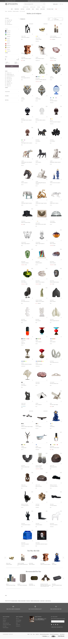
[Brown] (50, 118)
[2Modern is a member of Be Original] (45, 636)
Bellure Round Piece (53, 466)
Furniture (17, 9)
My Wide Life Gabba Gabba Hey (41, 79)
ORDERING (4, 620)
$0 (5, 59)
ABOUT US (17, 618)
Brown (8, 45)
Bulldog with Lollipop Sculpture (55, 162)
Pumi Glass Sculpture (53, 100)
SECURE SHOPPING (5, 627)
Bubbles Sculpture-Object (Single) (27, 426)
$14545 (17, 59)
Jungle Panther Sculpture (54, 203)
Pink (8, 49)
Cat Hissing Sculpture (24, 505)
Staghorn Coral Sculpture (40, 301)
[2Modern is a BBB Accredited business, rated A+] (53, 636)
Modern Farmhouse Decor (35, 600)
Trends (38, 7)
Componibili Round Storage (10, 585)
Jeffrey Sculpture (53, 301)
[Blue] (37, 76)
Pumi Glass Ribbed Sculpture (40, 120)
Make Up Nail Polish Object (54, 447)
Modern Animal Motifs (22, 600)
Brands (43, 7)
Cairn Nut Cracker (24, 486)
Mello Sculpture (24, 320)
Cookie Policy (37, 634)
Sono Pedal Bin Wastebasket (22, 585)
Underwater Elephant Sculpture (26, 203)
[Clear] (52, 97)
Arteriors (9, 72)
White (8, 36)
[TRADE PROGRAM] (38, 619)
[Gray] (52, 338)
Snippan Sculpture (53, 58)
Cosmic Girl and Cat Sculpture (55, 182)
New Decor (28, 600)
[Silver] (37, 36)
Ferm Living (9, 78)
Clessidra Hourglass (39, 364)
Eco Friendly (9, 24)
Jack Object (37, 505)
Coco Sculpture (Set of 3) (54, 362)
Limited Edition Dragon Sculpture (41, 203)
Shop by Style (25, 7)
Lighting (22, 9)
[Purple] (56, 97)
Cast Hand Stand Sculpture (25, 524)
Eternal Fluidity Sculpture (40, 58)
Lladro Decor (42, 600)
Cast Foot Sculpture (39, 524)
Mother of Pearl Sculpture (40, 282)
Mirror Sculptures (39, 404)
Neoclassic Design (14, 600)
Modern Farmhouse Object (25, 222)
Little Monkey (52, 426)
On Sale (9, 21)
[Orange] (25, 338)
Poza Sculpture (38, 320)
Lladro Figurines (48, 600)
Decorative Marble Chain (54, 383)
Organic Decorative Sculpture (26, 58)
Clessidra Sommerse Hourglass (26, 364)
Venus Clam (38, 383)
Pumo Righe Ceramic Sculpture (26, 120)
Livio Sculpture (23, 385)
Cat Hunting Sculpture (53, 486)
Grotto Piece (23, 404)
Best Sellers (32, 7)
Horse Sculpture (38, 162)
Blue (8, 32)
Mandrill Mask (38, 98)
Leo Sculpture (38, 141)
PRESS (17, 623)
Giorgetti (9, 81)
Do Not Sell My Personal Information (54, 634)
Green (8, 34)
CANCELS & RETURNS (6, 623)
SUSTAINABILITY (18, 621)
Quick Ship (9, 20)
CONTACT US (5, 618)
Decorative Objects (16, 11)
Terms (31, 634)
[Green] (38, 76)
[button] (50, 19)
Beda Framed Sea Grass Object (41, 224)
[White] (41, 76)
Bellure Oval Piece (39, 486)
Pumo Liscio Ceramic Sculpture (55, 121)
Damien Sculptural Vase (25, 466)
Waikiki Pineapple (39, 466)
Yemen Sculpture (38, 341)
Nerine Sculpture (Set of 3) (54, 320)
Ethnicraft (9, 77)
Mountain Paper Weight (54, 404)
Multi (8, 47)
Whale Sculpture (38, 447)
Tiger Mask (52, 77)
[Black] (36, 76)
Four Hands (9, 80)
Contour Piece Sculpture (25, 37)
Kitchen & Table (50, 9)
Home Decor (10, 11)
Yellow (8, 51)
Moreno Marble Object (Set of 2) (55, 37)
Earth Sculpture (24, 282)
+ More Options (23, 340)
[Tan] (37, 221)
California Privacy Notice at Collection (44, 634)
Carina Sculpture (38, 426)
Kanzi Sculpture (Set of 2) (25, 77)
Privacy (34, 634)
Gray (8, 38)
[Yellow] (43, 76)
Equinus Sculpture (24, 182)
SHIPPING (4, 621)
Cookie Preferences (62, 634)
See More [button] (6, 52)
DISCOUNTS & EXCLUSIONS (7, 624)
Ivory (8, 41)
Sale (56, 9)
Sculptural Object (38, 39)
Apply (12, 66)
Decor (37, 9)
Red (8, 43)
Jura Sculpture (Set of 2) (25, 301)
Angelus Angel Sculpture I (25, 243)
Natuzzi (9, 85)
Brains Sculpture (53, 262)
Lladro (8, 84)
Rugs (33, 9)
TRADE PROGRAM (18, 620)
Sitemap (28, 634)
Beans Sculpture (53, 243)
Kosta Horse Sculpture (53, 524)
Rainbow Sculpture (39, 262)
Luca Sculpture (52, 141)
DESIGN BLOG (18, 624)
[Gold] (36, 36)
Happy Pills (23, 343)
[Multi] (38, 338)
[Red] (28, 338)
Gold (8, 40)
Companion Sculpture (25, 262)
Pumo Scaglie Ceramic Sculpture (26, 142)
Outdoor (28, 9)
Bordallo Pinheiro (10, 74)
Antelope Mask (23, 447)
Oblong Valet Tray (32, 585)
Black (8, 30)
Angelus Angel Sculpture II (40, 243)
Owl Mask (23, 98)
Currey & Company (10, 75)
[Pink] (40, 76)
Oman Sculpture (53, 341)
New (12, 9)
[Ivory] (54, 97)
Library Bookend (52, 222)
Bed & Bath (43, 9)
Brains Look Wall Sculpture (54, 282)
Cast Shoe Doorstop (53, 505)
